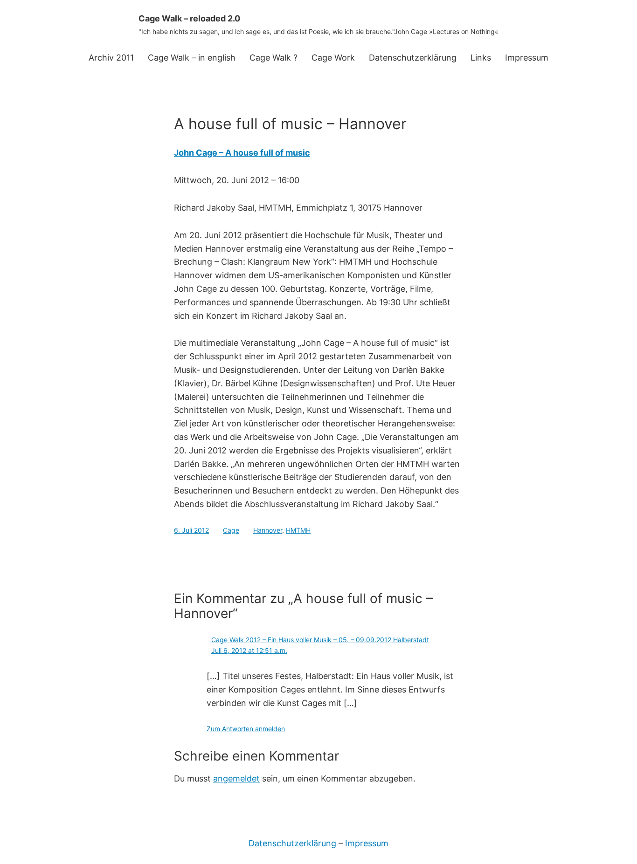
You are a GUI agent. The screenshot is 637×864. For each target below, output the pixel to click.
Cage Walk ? (273, 57)
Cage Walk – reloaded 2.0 (189, 18)
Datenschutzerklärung (413, 57)
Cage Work (333, 57)
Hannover (267, 530)
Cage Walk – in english (191, 57)
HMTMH (298, 530)
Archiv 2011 (111, 57)
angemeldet (236, 778)
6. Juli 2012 (191, 530)
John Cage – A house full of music (242, 153)
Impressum (526, 57)
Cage (231, 530)
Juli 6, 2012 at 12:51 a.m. (249, 650)
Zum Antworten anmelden (246, 729)
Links (481, 57)
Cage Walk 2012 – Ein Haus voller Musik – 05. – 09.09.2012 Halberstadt (320, 640)
